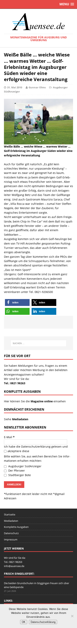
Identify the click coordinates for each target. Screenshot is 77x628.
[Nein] (72, 616)
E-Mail (9, 437)
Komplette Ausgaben (16, 527)
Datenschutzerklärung (36, 446)
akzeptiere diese (18, 451)
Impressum (10, 539)
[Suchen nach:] (39, 343)
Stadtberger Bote (19, 475)
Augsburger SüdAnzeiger (24, 466)
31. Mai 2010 (14, 87)
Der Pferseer (16, 470)
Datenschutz (11, 533)
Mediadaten (11, 521)
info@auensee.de (14, 566)
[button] (17, 302)
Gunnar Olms (37, 87)
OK (23, 622)
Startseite (9, 514)
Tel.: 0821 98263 (14, 383)
